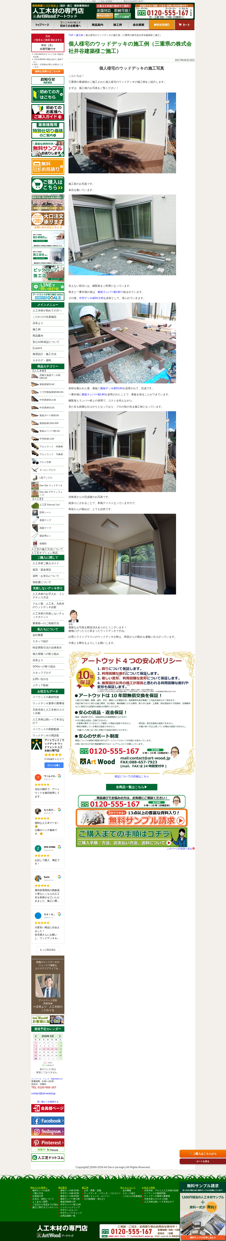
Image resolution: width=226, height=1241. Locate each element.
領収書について (42, 582)
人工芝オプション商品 (44, 552)
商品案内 (97, 25)
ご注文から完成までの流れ (45, 1204)
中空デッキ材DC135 (91, 298)
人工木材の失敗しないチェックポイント (48, 615)
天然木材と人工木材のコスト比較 (48, 711)
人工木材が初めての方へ (47, 310)
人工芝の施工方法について (47, 549)
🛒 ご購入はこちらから (203, 1153)
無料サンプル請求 (41, 1190)
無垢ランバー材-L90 (70, 1199)
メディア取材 (40, 685)
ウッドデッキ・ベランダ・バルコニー (102, 1193)
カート (185, 25)
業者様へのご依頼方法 (46, 623)
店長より (38, 323)
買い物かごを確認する (48, 1101)
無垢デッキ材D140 (111, 388)
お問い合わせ (40, 679)
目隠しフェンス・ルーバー (97, 1196)
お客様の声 (37, 1196)
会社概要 (138, 25)
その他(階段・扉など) (94, 1199)
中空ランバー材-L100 (70, 1204)
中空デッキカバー (69, 1210)
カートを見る (202, 1161)
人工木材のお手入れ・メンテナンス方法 (48, 596)
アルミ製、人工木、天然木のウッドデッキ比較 (48, 605)
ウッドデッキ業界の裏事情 (48, 703)
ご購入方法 (37, 1193)
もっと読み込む (48, 949)
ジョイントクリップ (70, 1207)
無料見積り (162, 25)
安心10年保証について (46, 342)
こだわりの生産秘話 (44, 316)
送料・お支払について (46, 575)
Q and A (37, 348)
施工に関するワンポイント (45, 1207)
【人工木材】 (39, 370)
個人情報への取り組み (46, 653)
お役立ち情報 (148, 1187)
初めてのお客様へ (70, 25)
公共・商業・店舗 (92, 1190)
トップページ (42, 25)
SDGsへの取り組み (44, 666)
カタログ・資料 (42, 360)
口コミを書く (54, 765)
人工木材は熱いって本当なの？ (48, 721)
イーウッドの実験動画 (46, 729)
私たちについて (128, 1187)
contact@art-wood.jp (43, 1093)
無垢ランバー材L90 (109, 292)
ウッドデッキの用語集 (46, 735)
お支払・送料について (43, 1199)
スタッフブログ (42, 672)
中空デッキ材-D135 (69, 1193)
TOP (70, 35)
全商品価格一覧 (67, 1216)
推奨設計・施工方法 (44, 354)
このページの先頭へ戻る (179, 848)
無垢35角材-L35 (67, 1201)
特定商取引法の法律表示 (47, 647)
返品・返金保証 (42, 569)
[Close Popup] (223, 1179)
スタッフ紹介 (40, 641)
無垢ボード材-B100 (69, 1196)
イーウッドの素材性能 (46, 697)
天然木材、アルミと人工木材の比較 (161, 1190)
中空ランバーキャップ (71, 1213)
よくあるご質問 (39, 1201)
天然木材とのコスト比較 (156, 1199)
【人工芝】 (38, 498)
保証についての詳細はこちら (131, 776)
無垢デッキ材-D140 (69, 1190)
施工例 (118, 25)
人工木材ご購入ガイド (46, 563)
